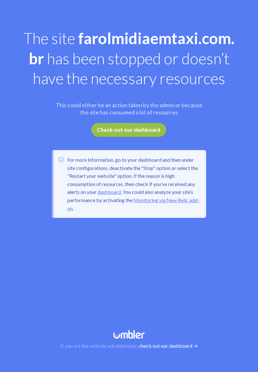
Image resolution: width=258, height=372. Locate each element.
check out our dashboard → (168, 346)
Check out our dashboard (128, 129)
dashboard (109, 192)
